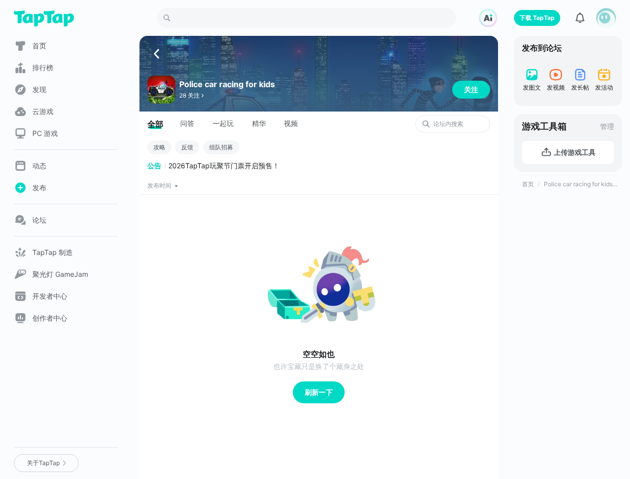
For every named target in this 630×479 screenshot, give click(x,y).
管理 (607, 126)
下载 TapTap (537, 17)
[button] (606, 18)
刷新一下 (319, 392)
